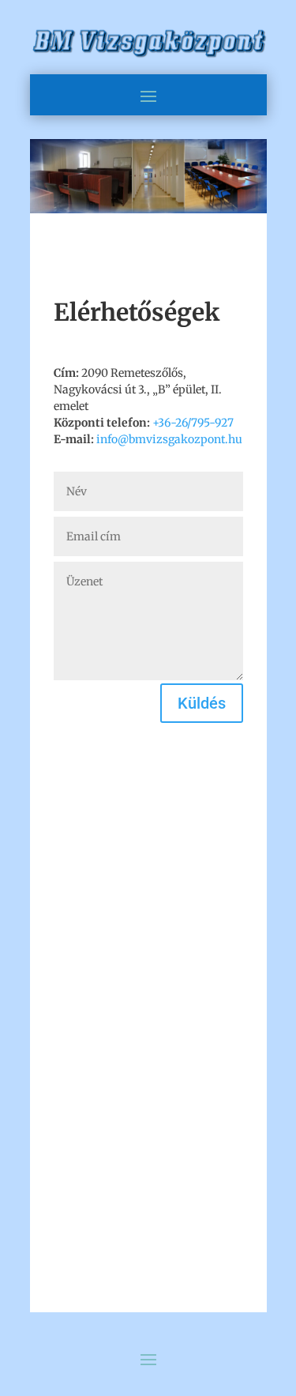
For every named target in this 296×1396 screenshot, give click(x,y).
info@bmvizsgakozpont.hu (169, 439)
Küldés (202, 703)
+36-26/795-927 (193, 423)
